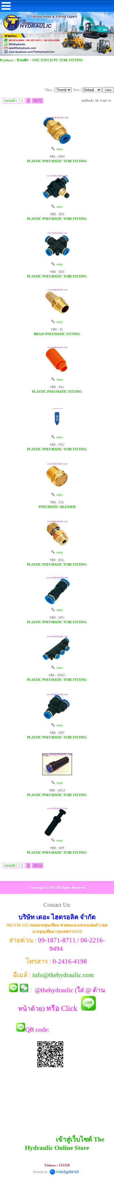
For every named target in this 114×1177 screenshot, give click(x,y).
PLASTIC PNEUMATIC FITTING (57, 391)
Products (7, 60)
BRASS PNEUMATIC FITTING (57, 334)
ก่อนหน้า (10, 101)
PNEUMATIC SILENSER (57, 507)
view (58, 149)
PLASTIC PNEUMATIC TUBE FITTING (57, 161)
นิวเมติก (23, 60)
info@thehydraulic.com (63, 975)
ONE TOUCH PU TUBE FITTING (57, 60)
